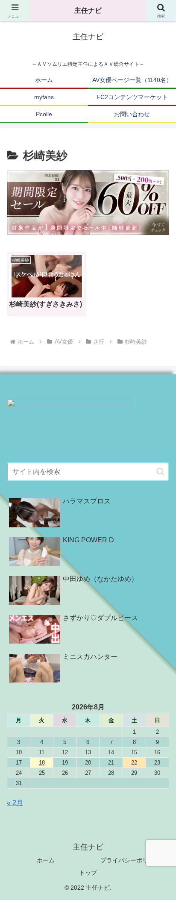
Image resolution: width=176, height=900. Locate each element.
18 (42, 762)
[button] (160, 471)
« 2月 (15, 802)
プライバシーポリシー (130, 860)
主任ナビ (88, 10)
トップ (88, 872)
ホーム (46, 860)
